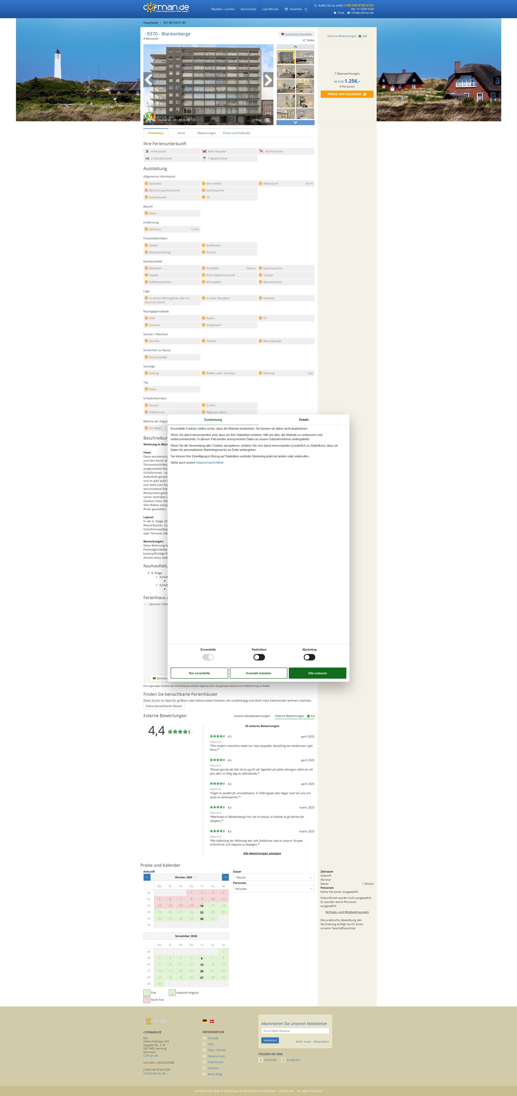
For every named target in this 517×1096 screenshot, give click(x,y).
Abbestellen (321, 1041)
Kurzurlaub (248, 9)
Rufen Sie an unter (346, 5)
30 (201, 919)
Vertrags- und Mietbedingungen (347, 912)
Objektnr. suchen (222, 9)
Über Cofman (217, 1050)
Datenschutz (216, 1056)
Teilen (310, 40)
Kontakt (213, 1038)
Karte (181, 133)
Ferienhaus (156, 133)
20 (201, 971)
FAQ (210, 1044)
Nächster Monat (225, 877)
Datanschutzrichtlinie (210, 462)
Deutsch (205, 1021)
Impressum (215, 1062)
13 (201, 965)
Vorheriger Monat (147, 877)
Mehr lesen (303, 1041)
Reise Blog (215, 1074)
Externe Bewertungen (342, 36)
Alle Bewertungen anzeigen (262, 853)
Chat (341, 13)
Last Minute (270, 9)
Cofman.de (150, 1055)
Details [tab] (304, 419)
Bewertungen (207, 133)
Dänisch (212, 1021)
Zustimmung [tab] (213, 419)
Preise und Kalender (344, 94)
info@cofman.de (362, 13)
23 (201, 912)
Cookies (213, 1068)
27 (201, 978)
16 (201, 906)
